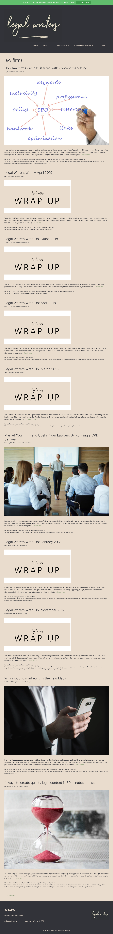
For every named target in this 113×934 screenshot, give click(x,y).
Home (35, 45)
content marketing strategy (26, 159)
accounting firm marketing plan (16, 771)
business (9, 359)
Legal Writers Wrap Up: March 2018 (31, 369)
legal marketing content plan (20, 163)
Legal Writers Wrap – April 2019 (28, 173)
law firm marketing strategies (63, 161)
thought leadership (98, 359)
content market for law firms (50, 598)
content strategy (96, 885)
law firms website (67, 159)
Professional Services (82, 45)
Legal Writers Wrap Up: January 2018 (32, 542)
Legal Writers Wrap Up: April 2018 (30, 303)
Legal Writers (37, 227)
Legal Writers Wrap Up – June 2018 (31, 239)
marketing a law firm (79, 159)
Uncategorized (50, 883)
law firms (58, 159)
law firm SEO (51, 159)
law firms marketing (30, 229)
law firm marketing (41, 159)
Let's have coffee (83, 2)
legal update (40, 229)
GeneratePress (64, 930)
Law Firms (46, 45)
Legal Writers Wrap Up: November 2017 (34, 610)
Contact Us (102, 45)
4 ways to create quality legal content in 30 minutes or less (49, 783)
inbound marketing (52, 769)
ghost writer (70, 359)
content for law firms (13, 161)
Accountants (62, 45)
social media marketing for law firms (21, 600)
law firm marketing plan (47, 161)
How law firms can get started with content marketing (45, 68)
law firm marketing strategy (81, 161)
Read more (86, 154)
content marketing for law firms (29, 161)
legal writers (33, 163)
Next (12, 895)
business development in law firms (23, 359)
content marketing (12, 159)
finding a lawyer (96, 667)
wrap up (35, 424)
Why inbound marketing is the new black (35, 678)
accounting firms (12, 769)
